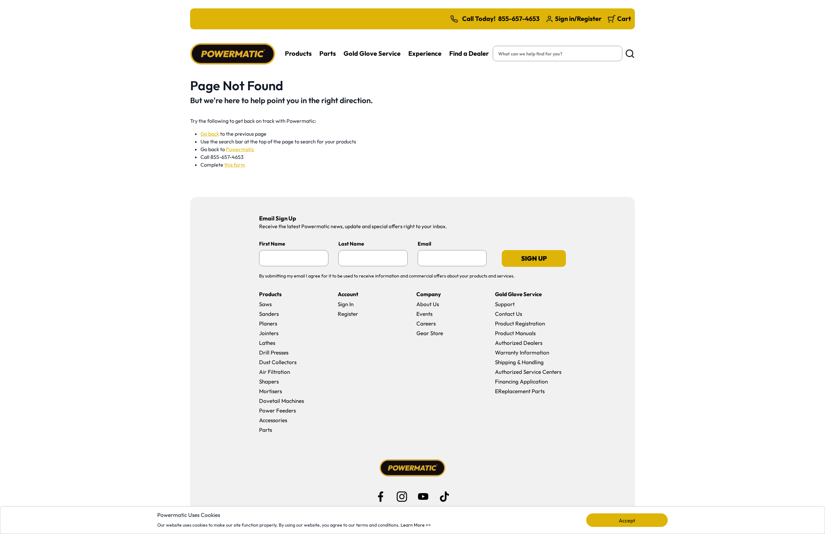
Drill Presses (273, 352)
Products (298, 53)
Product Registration (520, 323)
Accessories (273, 420)
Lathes (267, 342)
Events (424, 313)
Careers (426, 323)
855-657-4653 (518, 18)
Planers (268, 323)
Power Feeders (277, 410)
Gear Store (429, 333)
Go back (209, 134)
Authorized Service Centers (528, 371)
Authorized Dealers (518, 342)
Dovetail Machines (281, 400)
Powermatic (240, 149)
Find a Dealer (469, 53)
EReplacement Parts (520, 391)
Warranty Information (522, 352)
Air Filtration (274, 371)
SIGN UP (534, 258)
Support (505, 304)
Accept (627, 520)
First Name (272, 243)
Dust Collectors (277, 362)
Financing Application (521, 381)
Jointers (268, 333)
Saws (265, 304)
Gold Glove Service (372, 53)
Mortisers (270, 391)
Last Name (351, 243)
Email (424, 243)
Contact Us (508, 313)
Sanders (269, 313)
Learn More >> (416, 525)
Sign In (346, 304)
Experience (425, 53)
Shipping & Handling (519, 362)
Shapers (269, 381)
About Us (427, 304)
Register (348, 313)
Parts (327, 53)
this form (234, 164)
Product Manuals (515, 333)
